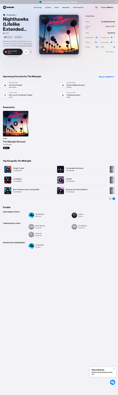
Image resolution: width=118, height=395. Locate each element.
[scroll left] (110, 198)
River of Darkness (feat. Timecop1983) (26, 189)
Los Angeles (17, 179)
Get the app (38, 7)
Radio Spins (66, 7)
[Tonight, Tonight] (28, 169)
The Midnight (17, 170)
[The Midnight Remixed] (15, 130)
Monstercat (28, 43)
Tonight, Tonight (18, 168)
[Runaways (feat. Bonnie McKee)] (81, 191)
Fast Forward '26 (78, 7)
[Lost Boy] (81, 180)
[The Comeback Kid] (113, 190)
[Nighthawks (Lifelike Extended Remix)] (44, 49)
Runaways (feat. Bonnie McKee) (76, 189)
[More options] (31, 52)
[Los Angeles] (28, 180)
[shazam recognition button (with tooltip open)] (113, 382)
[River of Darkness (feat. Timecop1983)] (28, 191)
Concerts (48, 7)
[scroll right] (113, 198)
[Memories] (113, 180)
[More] (51, 169)
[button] (116, 2)
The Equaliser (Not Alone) (75, 168)
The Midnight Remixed (25, 46)
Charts (57, 7)
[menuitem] (38, 7)
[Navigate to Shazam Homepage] (8, 7)
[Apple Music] (6, 148)
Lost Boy (69, 179)
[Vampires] (113, 169)
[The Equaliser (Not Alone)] (81, 169)
